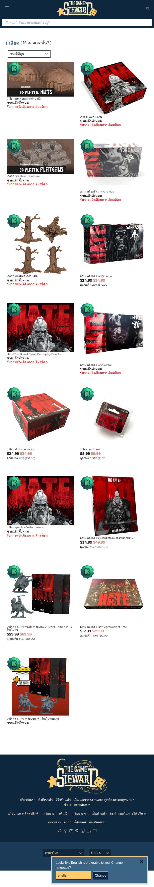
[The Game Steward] (77, 8)
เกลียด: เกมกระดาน (91, 117)
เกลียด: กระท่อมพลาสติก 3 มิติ (24, 98)
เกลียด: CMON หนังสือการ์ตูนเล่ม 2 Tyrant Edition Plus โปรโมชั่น (39, 628)
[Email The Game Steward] (94, 831)
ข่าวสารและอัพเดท (77, 805)
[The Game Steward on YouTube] (71, 831)
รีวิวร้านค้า (63, 800)
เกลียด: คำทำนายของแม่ (20, 449)
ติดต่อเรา (54, 822)
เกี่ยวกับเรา (27, 800)
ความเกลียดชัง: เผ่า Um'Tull (96, 365)
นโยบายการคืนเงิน (56, 813)
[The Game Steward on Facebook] (65, 831)
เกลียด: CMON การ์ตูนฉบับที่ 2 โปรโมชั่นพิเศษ (33, 718)
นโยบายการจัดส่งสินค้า (24, 813)
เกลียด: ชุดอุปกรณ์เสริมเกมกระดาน (26, 527)
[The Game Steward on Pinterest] (77, 831)
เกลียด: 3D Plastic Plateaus (23, 176)
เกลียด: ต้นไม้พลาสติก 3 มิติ (22, 276)
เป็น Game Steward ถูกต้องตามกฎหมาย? (104, 800)
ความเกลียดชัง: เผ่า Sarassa (96, 276)
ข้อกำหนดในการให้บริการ (128, 813)
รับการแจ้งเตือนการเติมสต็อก (27, 107)
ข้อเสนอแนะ (97, 822)
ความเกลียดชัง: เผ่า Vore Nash (98, 191)
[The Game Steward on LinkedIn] (89, 831)
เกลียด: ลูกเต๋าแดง (90, 449)
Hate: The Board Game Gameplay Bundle (34, 354)
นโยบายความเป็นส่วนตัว (89, 813)
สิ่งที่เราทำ (45, 800)
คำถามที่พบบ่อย (75, 822)
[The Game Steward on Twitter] (59, 831)
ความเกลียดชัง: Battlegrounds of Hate (103, 626)
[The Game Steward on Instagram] (83, 831)
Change (100, 875)
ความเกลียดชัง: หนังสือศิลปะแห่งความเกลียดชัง (106, 538)
